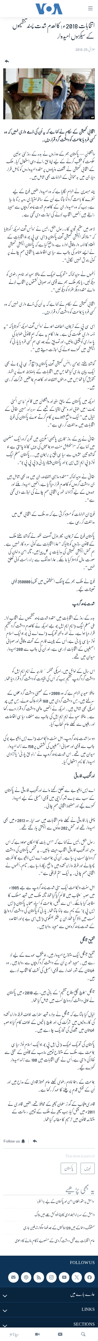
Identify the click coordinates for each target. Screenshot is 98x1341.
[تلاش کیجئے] (83, 1334)
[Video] (37, 1334)
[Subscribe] (13, 1277)
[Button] (6, 61)
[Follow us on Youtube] (64, 1277)
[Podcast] (26, 1277)
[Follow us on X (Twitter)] (77, 1277)
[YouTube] (60, 1334)
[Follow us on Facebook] (89, 1277)
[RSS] (38, 1277)
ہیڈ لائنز (14, 1334)
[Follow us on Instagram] (51, 1277)
